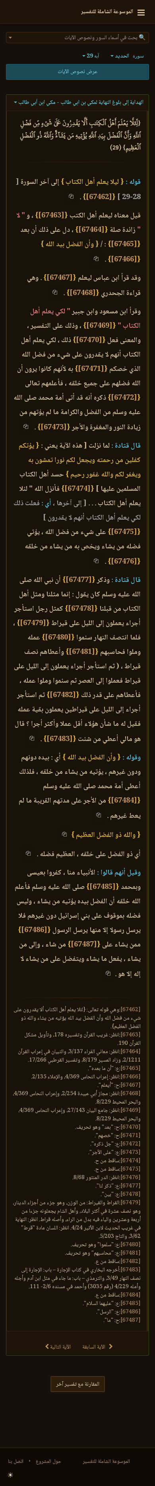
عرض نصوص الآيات (77, 72)
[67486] (34, 930)
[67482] (63, 695)
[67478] (81, 609)
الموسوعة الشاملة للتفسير (106, 1461)
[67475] (124, 532)
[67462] (99, 197)
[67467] (59, 278)
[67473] (54, 428)
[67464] (91, 230)
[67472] (124, 398)
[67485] (102, 887)
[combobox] (77, 37)
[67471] (91, 369)
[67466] (124, 260)
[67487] (84, 945)
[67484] (124, 801)
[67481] (82, 652)
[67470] (89, 341)
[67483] (59, 739)
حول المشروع (48, 1461)
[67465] (124, 245)
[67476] (124, 562)
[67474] (77, 489)
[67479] (33, 623)
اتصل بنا (15, 1461)
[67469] (99, 326)
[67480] (58, 638)
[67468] (83, 293)
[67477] (79, 580)
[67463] (51, 216)
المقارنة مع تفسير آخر (77, 1384)
